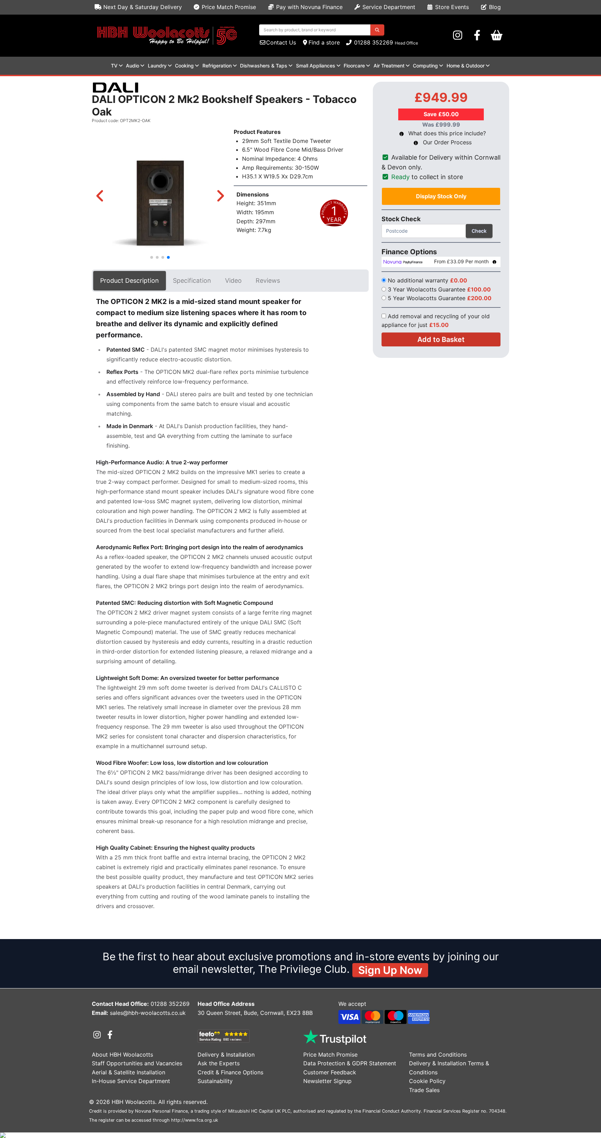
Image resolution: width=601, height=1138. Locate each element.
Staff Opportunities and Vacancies (137, 1063)
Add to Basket (441, 339)
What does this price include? (446, 133)
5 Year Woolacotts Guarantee (439, 298)
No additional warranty (427, 280)
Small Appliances (315, 66)
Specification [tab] (192, 280)
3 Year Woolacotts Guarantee (439, 289)
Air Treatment (389, 66)
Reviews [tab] (268, 280)
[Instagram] (458, 35)
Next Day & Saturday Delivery (142, 6)
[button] (100, 195)
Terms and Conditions (438, 1054)
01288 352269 (372, 42)
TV (114, 66)
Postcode (436, 231)
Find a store (324, 42)
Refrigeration (217, 66)
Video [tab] (233, 280)
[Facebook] (477, 35)
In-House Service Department (131, 1080)
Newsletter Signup (327, 1080)
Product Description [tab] (129, 280)
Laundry (157, 66)
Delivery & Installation (226, 1054)
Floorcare (354, 66)
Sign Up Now (390, 970)
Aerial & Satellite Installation (128, 1072)
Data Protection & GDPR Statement (349, 1063)
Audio (132, 66)
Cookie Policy (427, 1080)
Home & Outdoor (465, 66)
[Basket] (497, 35)
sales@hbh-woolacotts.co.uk (148, 1012)
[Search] (377, 29)
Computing (425, 66)
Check (479, 231)
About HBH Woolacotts (122, 1054)
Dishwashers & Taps (263, 66)
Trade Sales (424, 1090)
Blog (494, 6)
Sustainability (215, 1080)
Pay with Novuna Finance (308, 6)
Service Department (388, 6)
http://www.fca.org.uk (194, 1120)
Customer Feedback (329, 1072)
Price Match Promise (228, 6)
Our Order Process (446, 142)
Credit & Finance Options (230, 1072)
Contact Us (281, 42)
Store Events (451, 6)
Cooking (184, 66)
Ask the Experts (219, 1063)
